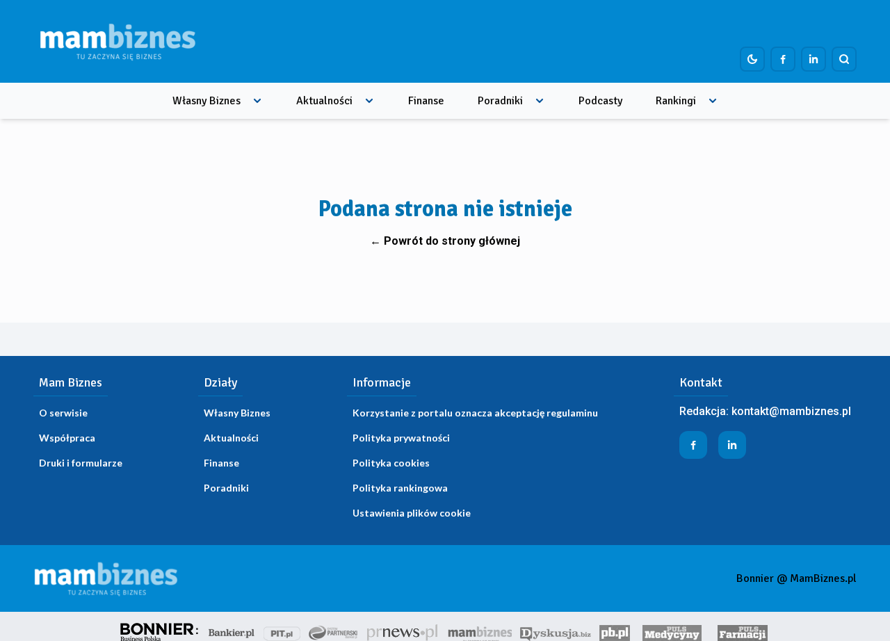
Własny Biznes (206, 101)
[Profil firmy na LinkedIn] (813, 59)
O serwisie (63, 413)
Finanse (426, 101)
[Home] (117, 41)
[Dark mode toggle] (752, 59)
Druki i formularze (80, 463)
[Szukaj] (844, 59)
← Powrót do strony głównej (445, 241)
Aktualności (324, 101)
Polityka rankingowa (400, 488)
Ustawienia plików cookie (412, 513)
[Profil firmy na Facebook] (782, 59)
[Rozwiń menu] (257, 100)
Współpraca (67, 438)
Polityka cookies (391, 463)
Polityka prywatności (401, 438)
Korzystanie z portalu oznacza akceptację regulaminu (475, 413)
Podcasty (600, 101)
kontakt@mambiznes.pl (791, 411)
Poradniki (500, 101)
